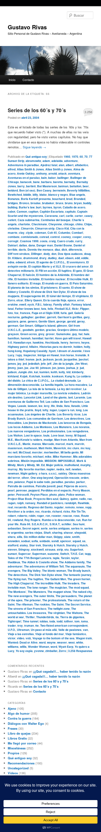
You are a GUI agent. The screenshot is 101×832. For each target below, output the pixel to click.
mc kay (85, 448)
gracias (51, 330)
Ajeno (12, 708)
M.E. (10, 439)
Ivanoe (30, 359)
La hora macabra (76, 385)
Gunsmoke (63, 334)
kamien (44, 372)
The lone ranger (37, 587)
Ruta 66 (25, 524)
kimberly (78, 372)
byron (57, 207)
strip (60, 549)
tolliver (68, 621)
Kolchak (34, 376)
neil (68, 469)
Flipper (84, 309)
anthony (41, 173)
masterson (15, 448)
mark (69, 444)
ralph (20, 503)
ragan (12, 503)
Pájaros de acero (75, 486)
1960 (67, 156)
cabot (11, 211)
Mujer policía (54, 465)
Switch (64, 554)
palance (19, 482)
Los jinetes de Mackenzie (40, 423)
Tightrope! (14, 621)
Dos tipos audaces (70, 254)
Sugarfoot (76, 549)
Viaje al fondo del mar (49, 634)
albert (70, 165)
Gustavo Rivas (27, 27)
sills (19, 537)
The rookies (42, 604)
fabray (47, 304)
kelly (62, 372)
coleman (40, 232)
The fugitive (35, 579)
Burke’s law (27, 207)
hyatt (52, 351)
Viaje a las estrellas (21, 634)
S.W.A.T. (55, 524)
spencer (65, 541)
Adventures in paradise (23, 165)
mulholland (71, 465)
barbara (46, 182)
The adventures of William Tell (44, 566)
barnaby (69, 182)
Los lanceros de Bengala (74, 423)
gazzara (13, 321)
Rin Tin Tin (78, 511)
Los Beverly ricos (69, 414)
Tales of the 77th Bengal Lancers (29, 558)
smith (76, 537)
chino (79, 224)
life (53, 406)
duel (61, 258)
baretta (58, 182)
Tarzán (65, 558)
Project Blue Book (20, 499)
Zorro (62, 651)
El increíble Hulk (78, 279)
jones (61, 368)
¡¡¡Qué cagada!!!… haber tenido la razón (62, 671)
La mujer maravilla (39, 393)
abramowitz (33, 161)
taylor (75, 558)
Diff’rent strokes (19, 254)
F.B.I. (38, 304)
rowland (17, 520)
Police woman (75, 494)
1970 (75, 156)
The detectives (17, 575)
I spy (19, 355)
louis (46, 435)
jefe (43, 363)
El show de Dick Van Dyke (48, 292)
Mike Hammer (62, 456)
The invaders (70, 583)
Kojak (24, 376)
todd (59, 621)
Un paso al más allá (44, 630)
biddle (27, 194)
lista (67, 406)
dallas (23, 245)
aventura (74, 173)
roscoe (67, 516)
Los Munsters (62, 427)
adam (46, 161)
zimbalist (51, 651)
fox (16, 313)
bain (44, 178)
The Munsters (37, 592)
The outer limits (44, 596)
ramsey (30, 503)
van (85, 630)
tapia (56, 558)
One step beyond (42, 477)
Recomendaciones (21, 763)
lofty (45, 410)
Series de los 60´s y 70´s (37, 110)
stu (66, 549)
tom (77, 621)
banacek (26, 182)
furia (64, 313)
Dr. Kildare (15, 258)
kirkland (13, 376)
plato (61, 494)
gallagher (27, 317)
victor (12, 638)
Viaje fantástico (75, 634)
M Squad (80, 435)
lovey (69, 435)
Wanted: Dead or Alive (23, 642)
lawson (32, 406)
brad (69, 199)
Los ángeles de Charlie (40, 414)
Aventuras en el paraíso (24, 178)
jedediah (33, 363)
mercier (37, 452)
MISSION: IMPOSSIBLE (60, 461)
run (78, 520)
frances (25, 313)
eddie (85, 258)
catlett (12, 220)
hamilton (13, 338)
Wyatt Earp (65, 646)
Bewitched (15, 194)
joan (20, 368)
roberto (22, 516)
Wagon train (84, 638)
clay (21, 232)
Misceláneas (17, 748)
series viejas (33, 532)
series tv (77, 528)
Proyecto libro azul (45, 499)
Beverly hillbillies (78, 190)
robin (32, 516)
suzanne (53, 554)
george (61, 321)
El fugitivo (64, 270)
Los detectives (74, 418)
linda (59, 406)
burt (38, 207)
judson (12, 372)
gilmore (62, 325)
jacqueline (70, 359)
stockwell (37, 549)
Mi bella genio (70, 452)
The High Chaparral (21, 583)
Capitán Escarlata (52, 211)
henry (64, 342)
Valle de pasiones (70, 630)
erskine (13, 304)
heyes (85, 342)
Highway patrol (18, 347)
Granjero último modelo (73, 330)
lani (70, 397)
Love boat (57, 435)
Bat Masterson (47, 186)
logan (53, 410)
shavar (68, 532)
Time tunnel (30, 621)
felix (50, 309)
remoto (70, 507)
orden (85, 477)
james (12, 363)
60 (81, 156)
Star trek (35, 545)
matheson (30, 448)
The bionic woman (54, 570)
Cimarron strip (44, 228)
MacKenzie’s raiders (28, 439)
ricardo (46, 511)
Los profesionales (53, 431)
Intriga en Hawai (48, 355)
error (80, 300)
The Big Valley (31, 570)
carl (61, 216)
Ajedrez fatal (48, 165)
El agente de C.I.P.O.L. (50, 262)
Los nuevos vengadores (24, 431)
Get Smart (26, 325)
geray (81, 321)
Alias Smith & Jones (30, 169)
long (79, 410)
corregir (13, 241)
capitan (33, 211)
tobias (44, 621)
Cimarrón (27, 228)
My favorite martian (32, 469)
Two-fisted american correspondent (64, 625)
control (55, 237)
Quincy (64, 499)
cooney (66, 237)
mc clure (73, 448)
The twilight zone (59, 608)
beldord (13, 190)
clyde (29, 232)
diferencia (75, 249)
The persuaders (66, 596)
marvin (79, 444)
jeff (49, 363)
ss (83, 541)
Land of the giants (55, 397)
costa (43, 241)
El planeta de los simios (23, 287)
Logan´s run (66, 410)
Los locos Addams (20, 427)
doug (87, 254)
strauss (50, 549)
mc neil (12, 452)
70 (86, 156)
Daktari (13, 245)
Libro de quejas (19, 733)
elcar (19, 300)
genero (32, 321)
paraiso (70, 482)
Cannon (22, 211)
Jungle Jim (25, 372)
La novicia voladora (67, 393)
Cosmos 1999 (29, 241)
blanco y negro (58, 194)
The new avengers (20, 596)
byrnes (47, 207)
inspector (29, 355)
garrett (51, 317)
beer (86, 186)
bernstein (59, 190)
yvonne (39, 651)
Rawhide (83, 503)
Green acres (28, 334)
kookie (46, 376)
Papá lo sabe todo (38, 482)
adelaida (57, 161)
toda (52, 621)
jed (25, 363)
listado (75, 406)
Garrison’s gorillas (70, 317)
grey (41, 334)
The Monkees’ (17, 592)
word (53, 646)
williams (13, 646)
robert (12, 516)
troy (20, 625)
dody (46, 254)
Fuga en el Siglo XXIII (45, 313)
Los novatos (81, 427)
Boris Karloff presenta (36, 199)
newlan (76, 469)
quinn (74, 499)
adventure (71, 161)
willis (23, 646)
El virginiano (80, 296)
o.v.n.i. (53, 473)
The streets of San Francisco (27, 608)
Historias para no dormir (55, 347)
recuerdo (20, 507)
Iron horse (67, 355)
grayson (13, 334)
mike (48, 456)
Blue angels (77, 194)
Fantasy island (81, 304)
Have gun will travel (68, 338)
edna (11, 262)
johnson (45, 368)
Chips (88, 224)
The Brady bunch (78, 570)
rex (37, 511)
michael (38, 456)
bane (36, 182)
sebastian (14, 528)
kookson (57, 376)
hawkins (38, 342)
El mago (35, 283)
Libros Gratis (17, 738)
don (53, 254)
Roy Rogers (32, 520)
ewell (22, 304)
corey (87, 237)
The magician (58, 587)
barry (21, 186)
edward (21, 262)
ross (77, 516)
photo (53, 494)
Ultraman (23, 630)
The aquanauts (75, 566)
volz (28, 638)
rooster (56, 516)
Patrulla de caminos (21, 486)
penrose (21, 490)
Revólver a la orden (21, 511)
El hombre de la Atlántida (53, 275)
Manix (27, 444)
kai (36, 372)
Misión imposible (32, 461)
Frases (12, 728)
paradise (57, 482)
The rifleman (24, 604)
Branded (79, 199)
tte (37, 625)
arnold (52, 173)
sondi (55, 541)
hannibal (37, 338)
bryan (78, 203)
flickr (75, 309)
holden (78, 347)
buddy (87, 203)
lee (41, 406)
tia (57, 617)
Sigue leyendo (34, 147)
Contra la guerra (19, 718)
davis (22, 249)
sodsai (25, 541)
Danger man (44, 245)
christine (13, 228)
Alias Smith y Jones (58, 169)
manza (36, 444)
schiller (66, 524)
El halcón (29, 275)
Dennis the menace (40, 249)
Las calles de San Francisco (64, 401)
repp (88, 507)
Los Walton (15, 435)
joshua (70, 368)
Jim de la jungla (63, 363)
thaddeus (14, 562)
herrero (75, 342)
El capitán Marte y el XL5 (44, 266)
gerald (71, 321)
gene (23, 321)
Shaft (47, 532)
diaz (57, 249)
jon (54, 368)
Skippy (58, 537)
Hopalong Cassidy (35, 351)
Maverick (60, 448)
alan (61, 165)
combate (13, 237)
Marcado (48, 444)
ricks (66, 511)
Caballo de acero (74, 207)
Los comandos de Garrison (45, 418)
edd (77, 258)
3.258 (88, 112)
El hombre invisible (27, 279)
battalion (75, 186)
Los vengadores (77, 431)
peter (11, 494)
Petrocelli (22, 494)
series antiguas (59, 528)
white (79, 642)
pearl (11, 490)
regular (59, 507)
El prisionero (49, 287)
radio (82, 499)
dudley (52, 258)
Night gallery (28, 473)
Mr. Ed (40, 465)
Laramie (79, 397)
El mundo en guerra (55, 283)
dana (31, 245)
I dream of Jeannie (69, 351)
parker (80, 482)
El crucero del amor (75, 266)
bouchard (58, 199)
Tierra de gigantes (72, 617)
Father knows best (27, 309)
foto (10, 313)
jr (77, 368)
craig (52, 241)
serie (44, 528)
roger (40, 516)
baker (52, 178)
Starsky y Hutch (77, 545)
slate (67, 537)
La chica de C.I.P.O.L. (36, 380)
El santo (64, 287)
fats (43, 309)
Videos (13, 773)
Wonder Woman (38, 646)
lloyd (38, 410)
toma (84, 621)
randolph (70, 503)
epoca (72, 300)
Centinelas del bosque (55, 220)
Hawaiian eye (22, 342)
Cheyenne (55, 224)
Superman (39, 554)
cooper (77, 237)
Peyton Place (39, 494)
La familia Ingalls (52, 385)
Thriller (30, 617)
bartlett (31, 186)
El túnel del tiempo (59, 296)
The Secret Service (78, 604)
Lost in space (33, 435)
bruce (59, 203)
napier (51, 469)
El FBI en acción (46, 270)
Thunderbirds (45, 617)
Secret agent (30, 528)
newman (13, 473)
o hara (43, 473)
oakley (62, 473)
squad (77, 541)
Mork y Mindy (26, 465)
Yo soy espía (24, 651)
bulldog (12, 207)
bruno (69, 203)
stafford (13, 545)
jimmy (12, 368)
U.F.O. (12, 630)
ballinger (63, 178)
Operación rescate (66, 477)
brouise (36, 203)
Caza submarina (28, 220)
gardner (40, 317)
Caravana (51, 216)
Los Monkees (43, 427)
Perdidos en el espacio (56, 490)
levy (47, 406)
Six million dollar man (38, 537)
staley (24, 545)
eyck (30, 304)
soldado (44, 541)
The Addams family (72, 562)
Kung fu (70, 376)
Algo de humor (19, 713)
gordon (39, 330)
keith (54, 372)
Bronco (24, 203)
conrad (44, 237)
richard (57, 511)
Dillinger (36, 254)
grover (50, 334)
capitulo (70, 211)
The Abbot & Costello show (40, 562)
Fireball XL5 (62, 309)
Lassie (21, 406)
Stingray (24, 549)
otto (10, 482)
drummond (30, 258)
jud (82, 368)
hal (80, 334)
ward (42, 642)
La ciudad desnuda (63, 380)
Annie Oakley (26, 173)
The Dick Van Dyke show (45, 575)
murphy (85, 465)
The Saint (57, 604)
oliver (25, 477)
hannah (26, 338)
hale (86, 334)
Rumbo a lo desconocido (58, 520)
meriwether (51, 452)
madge (48, 439)
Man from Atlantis (66, 439)
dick (64, 249)
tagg (88, 554)
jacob (58, 359)
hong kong (15, 351)
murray (13, 469)
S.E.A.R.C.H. (40, 524)
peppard (33, 490)
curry (78, 241)
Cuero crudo (65, 241)
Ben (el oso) (27, 190)
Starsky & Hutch (54, 545)
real (10, 507)
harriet (49, 338)
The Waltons (74, 613)
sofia (34, 541)
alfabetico (81, 165)
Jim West (81, 363)
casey (88, 216)
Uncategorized (18, 768)
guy (74, 334)
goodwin (28, 330)
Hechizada (52, 342)
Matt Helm (45, 448)
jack (39, 359)
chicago (68, 224)
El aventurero (76, 262)
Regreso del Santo (40, 507)
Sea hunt (79, 524)
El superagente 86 (33, 296)
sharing (57, 532)
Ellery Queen (33, 300)
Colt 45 (52, 232)
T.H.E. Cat (76, 554)
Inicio (12, 80)
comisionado (29, 237)
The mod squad (78, 587)
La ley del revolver (69, 389)
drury (43, 258)
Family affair (61, 304)
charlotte (24, 224)
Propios (13, 753)
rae (89, 499)
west (71, 642)
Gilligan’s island (45, 325)
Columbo (64, 232)
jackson (48, 359)
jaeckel (83, 359)
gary (87, 317)
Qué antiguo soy (36, 156)
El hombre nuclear (53, 279)
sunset (12, 554)
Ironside (80, 355)
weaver (62, 642)
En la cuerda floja (54, 300)
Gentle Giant (47, 321)
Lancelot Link (33, 397)
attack (62, 173)
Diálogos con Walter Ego (26, 723)
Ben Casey (44, 190)
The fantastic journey (77, 575)
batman (63, 186)
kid (68, 372)
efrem (31, 262)
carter (79, 216)
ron (48, 516)
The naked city (82, 592)
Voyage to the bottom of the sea (53, 638)
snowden (14, 541)
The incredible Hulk (48, 583)
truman (29, 625)
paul (59, 486)
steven (12, 549)
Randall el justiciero (50, 503)
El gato (77, 270)
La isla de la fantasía (42, 389)
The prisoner (32, 600)
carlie (69, 216)
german (13, 325)
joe (26, 368)
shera (12, 537)
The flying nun (17, 579)
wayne (51, 642)
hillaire (33, 347)
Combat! (77, 232)
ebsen (69, 258)
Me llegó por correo (22, 743)
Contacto (28, 80)
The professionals (54, 600)
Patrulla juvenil (45, 486)
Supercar (24, 554)
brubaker (48, 203)
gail (70, 313)
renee (80, 507)
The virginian (56, 613)
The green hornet (78, 579)
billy (35, 194)
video (20, 638)
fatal (11, 309)
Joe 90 (34, 368)
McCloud (25, 452)
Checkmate (39, 224)
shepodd (80, 532)
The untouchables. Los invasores (42, 610)
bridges (13, 203)
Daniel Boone (63, 245)
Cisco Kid (62, 228)
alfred (12, 169)
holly (87, 347)
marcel (60, 444)
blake (43, 194)
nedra (60, 469)
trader (12, 625)
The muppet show (59, 592)
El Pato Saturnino (81, 283)
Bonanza (13, 199)
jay (19, 363)
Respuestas (80, 651)
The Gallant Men (55, 579)
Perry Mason (81, 490)
